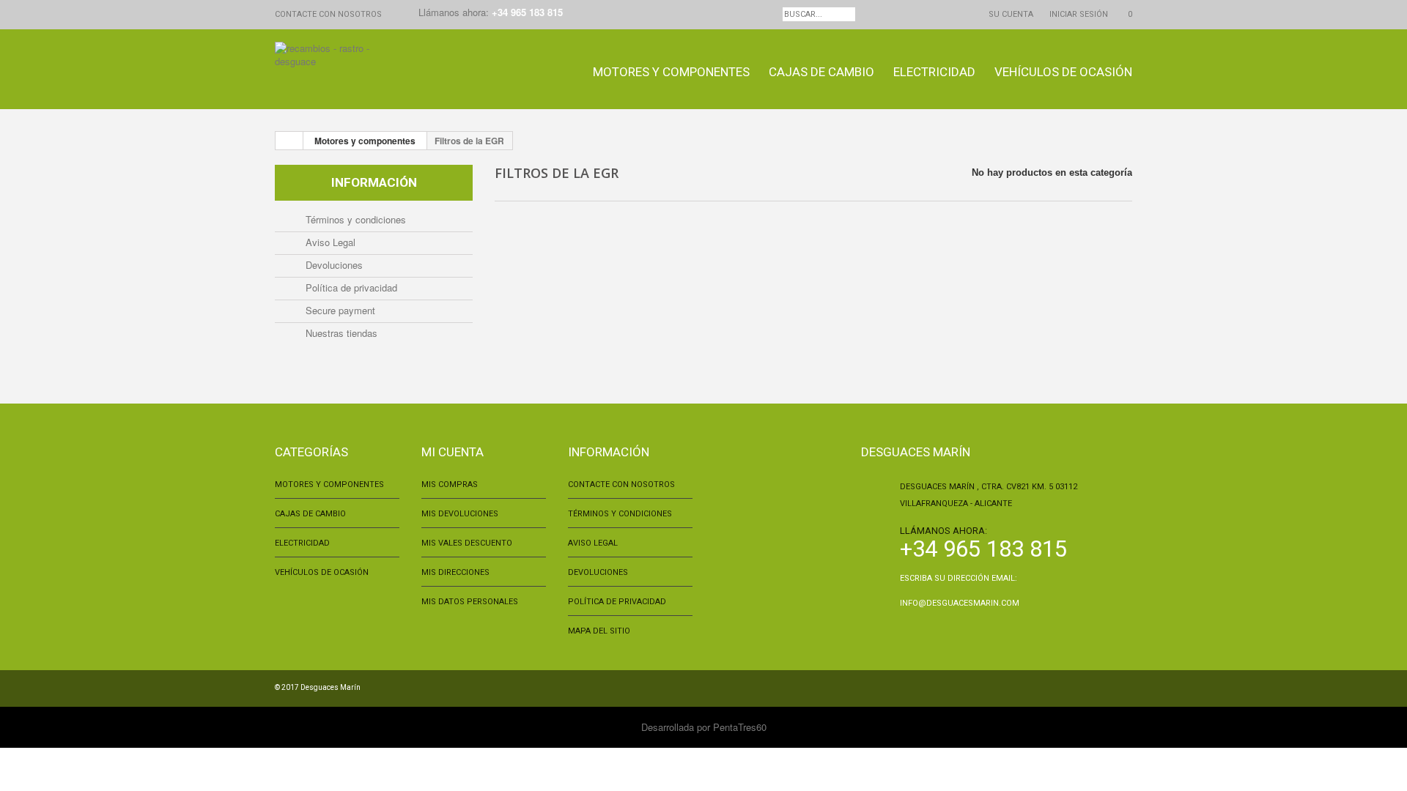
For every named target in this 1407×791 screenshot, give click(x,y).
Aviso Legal (329, 242)
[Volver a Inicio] (289, 140)
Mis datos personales (469, 601)
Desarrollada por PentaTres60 (704, 727)
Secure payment (339, 310)
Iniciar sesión (1078, 14)
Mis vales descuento (466, 543)
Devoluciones (333, 265)
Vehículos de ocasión (1063, 71)
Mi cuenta (452, 452)
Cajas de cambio (821, 71)
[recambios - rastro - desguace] (340, 71)
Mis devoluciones (459, 514)
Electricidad (934, 71)
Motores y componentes (671, 71)
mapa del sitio (599, 631)
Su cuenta (1011, 14)
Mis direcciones (455, 572)
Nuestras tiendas (340, 333)
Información (374, 182)
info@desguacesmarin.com (959, 603)
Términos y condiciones (354, 219)
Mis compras (449, 484)
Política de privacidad (350, 287)
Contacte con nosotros (328, 14)
